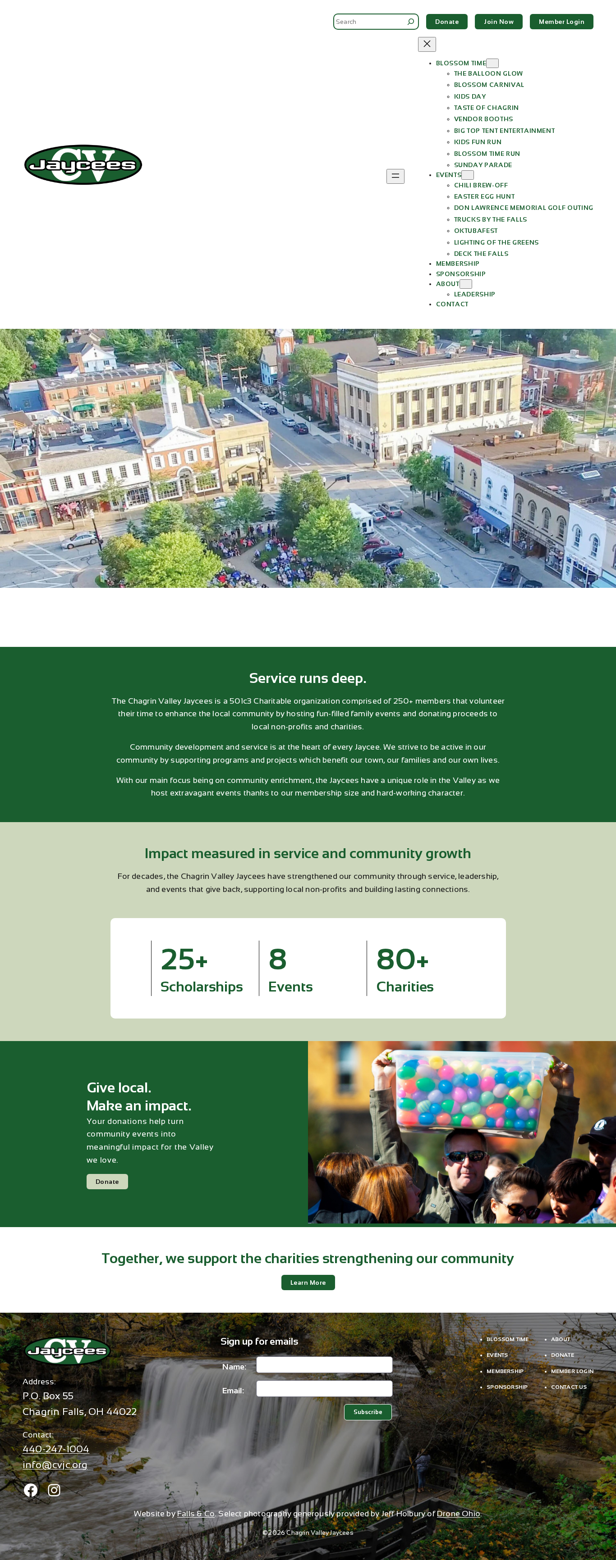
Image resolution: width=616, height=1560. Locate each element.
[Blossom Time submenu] (492, 63)
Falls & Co (196, 1513)
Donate (447, 21)
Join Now (499, 21)
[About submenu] (466, 284)
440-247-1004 (56, 1449)
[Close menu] (427, 44)
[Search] (410, 21)
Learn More (308, 1282)
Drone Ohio (458, 1513)
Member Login (561, 21)
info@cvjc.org (55, 1464)
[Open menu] (395, 176)
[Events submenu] (467, 175)
